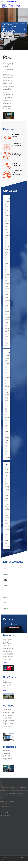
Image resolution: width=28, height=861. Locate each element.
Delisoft (2, 859)
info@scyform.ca (12, 1)
